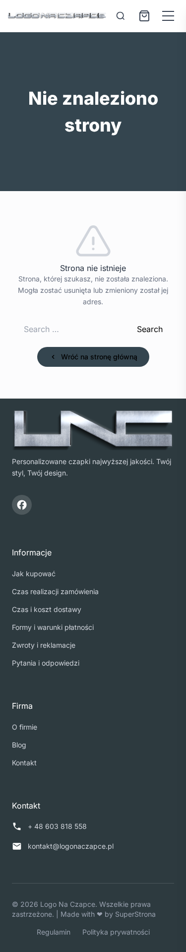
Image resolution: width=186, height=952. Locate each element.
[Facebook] (22, 505)
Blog (19, 745)
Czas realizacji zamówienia (55, 591)
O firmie (24, 727)
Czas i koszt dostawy (46, 609)
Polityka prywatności (116, 932)
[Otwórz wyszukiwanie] (120, 16)
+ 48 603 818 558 (57, 826)
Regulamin (53, 932)
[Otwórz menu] (168, 16)
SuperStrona (135, 914)
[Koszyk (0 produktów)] (144, 16)
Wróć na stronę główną (99, 356)
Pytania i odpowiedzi (45, 663)
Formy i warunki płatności (53, 627)
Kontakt (24, 762)
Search (150, 329)
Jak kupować (34, 573)
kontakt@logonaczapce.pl (71, 846)
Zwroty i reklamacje (43, 645)
